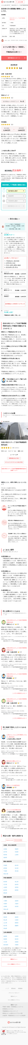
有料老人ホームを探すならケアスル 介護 (12, 1013)
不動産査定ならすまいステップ (10, 1011)
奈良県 (16, 906)
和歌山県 (6, 909)
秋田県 (5, 854)
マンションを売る (18, 840)
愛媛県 (16, 925)
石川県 (5, 884)
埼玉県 (16, 868)
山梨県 (5, 887)
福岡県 (5, 936)
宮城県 (16, 852)
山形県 (16, 854)
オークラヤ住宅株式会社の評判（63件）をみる (16, 828)
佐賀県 (16, 936)
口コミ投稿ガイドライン (14, 964)
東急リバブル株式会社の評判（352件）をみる (16, 804)
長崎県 (5, 939)
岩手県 (5, 852)
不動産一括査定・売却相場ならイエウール (12, 1006)
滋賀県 (16, 901)
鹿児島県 (6, 944)
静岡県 (16, 890)
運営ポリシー (14, 959)
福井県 (16, 884)
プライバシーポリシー (14, 992)
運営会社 (13, 988)
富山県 (16, 881)
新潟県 (5, 881)
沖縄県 (16, 944)
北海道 (5, 849)
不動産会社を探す (9, 840)
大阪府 (16, 903)
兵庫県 (5, 906)
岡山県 (5, 920)
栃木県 (16, 865)
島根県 (16, 917)
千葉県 (5, 871)
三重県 (5, 901)
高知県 (5, 928)
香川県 (5, 925)
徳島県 (16, 922)
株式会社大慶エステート (14, 761)
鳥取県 (5, 917)
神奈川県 (6, 874)
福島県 (5, 857)
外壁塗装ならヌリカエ (7, 1009)
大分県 (5, 942)
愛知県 (5, 893)
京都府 (5, 903)
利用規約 (20, 988)
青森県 (16, 849)
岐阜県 (5, 890)
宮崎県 (16, 942)
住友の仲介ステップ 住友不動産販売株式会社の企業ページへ (14, 469)
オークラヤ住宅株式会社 (14, 809)
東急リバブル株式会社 (13, 785)
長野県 (16, 887)
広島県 (16, 920)
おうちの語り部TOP (6, 5)
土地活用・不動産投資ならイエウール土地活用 (13, 1015)
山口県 (5, 922)
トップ (7, 988)
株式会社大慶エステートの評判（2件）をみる (16, 779)
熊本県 (16, 939)
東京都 (16, 871)
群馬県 (5, 868)
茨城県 (5, 865)
